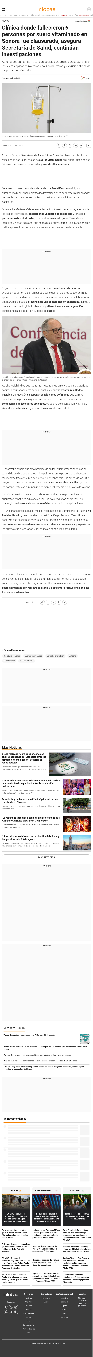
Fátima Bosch (28, 15)
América (29, 1298)
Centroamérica (28, 1325)
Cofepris (72, 656)
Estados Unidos (29, 1313)
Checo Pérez (72, 15)
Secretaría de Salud (12, 656)
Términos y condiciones (82, 1299)
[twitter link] (11, 1307)
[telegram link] (11, 1312)
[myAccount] (89, 9)
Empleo (46, 1302)
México (5, 21)
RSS (28, 1333)
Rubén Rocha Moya (14, 15)
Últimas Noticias (29, 1329)
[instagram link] (16, 1307)
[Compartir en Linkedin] (75, 145)
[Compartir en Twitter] (70, 145)
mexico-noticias (26, 661)
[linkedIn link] (16, 1312)
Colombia (28, 1306)
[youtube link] (6, 1312)
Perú (28, 1321)
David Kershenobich (55, 656)
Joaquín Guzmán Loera (43, 15)
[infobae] (46, 9)
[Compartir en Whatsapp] (59, 145)
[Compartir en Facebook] (64, 145)
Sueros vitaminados (33, 656)
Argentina (28, 1302)
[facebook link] (6, 1307)
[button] (3, 9)
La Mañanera (9, 661)
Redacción (46, 1298)
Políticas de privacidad (82, 1305)
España (28, 1310)
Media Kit (64, 1317)
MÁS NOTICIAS (46, 857)
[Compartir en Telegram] (81, 145)
